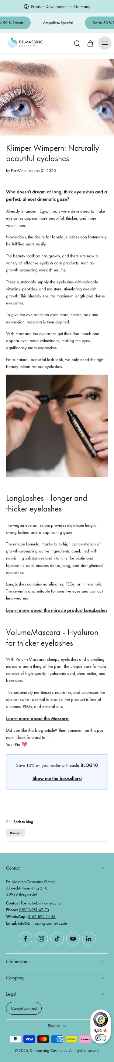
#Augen (15, 833)
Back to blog (23, 821)
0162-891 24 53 (42, 916)
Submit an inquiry (46, 902)
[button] (105, 43)
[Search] (77, 43)
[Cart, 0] (90, 43)
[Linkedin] (88, 938)
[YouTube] (73, 938)
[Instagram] (41, 938)
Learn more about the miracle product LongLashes (56, 610)
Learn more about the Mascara (37, 718)
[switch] (100, 1037)
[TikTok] (57, 938)
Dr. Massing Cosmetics (48, 1050)
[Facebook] (25, 938)
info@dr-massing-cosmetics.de (42, 922)
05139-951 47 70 (34, 909)
